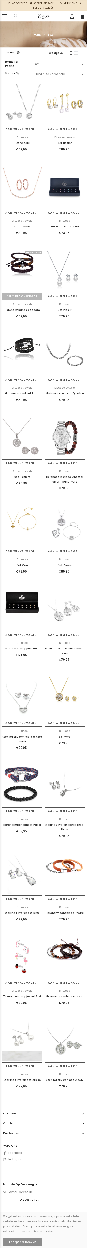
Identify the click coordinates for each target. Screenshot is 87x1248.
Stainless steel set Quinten (64, 393)
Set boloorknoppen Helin (22, 648)
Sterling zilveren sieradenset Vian (65, 651)
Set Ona (22, 565)
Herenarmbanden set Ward (65, 913)
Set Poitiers (22, 477)
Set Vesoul (22, 143)
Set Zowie (65, 565)
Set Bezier (65, 143)
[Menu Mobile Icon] (4, 16)
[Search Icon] (16, 16)
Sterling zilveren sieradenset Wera (22, 739)
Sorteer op (12, 73)
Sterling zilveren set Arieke (22, 1080)
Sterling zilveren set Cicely (64, 1080)
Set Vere (65, 736)
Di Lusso (22, 137)
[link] (22, 104)
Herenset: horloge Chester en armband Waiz (64, 479)
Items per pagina (11, 64)
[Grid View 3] (70, 54)
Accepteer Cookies (22, 1242)
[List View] (78, 54)
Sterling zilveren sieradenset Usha (65, 827)
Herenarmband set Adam (22, 310)
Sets (50, 34)
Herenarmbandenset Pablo (22, 825)
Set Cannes (22, 226)
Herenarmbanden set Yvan (64, 996)
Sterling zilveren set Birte (22, 913)
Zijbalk (9, 52)
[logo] (43, 16)
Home (38, 34)
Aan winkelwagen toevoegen (23, 129)
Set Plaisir (64, 310)
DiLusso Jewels (64, 137)
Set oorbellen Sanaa (65, 226)
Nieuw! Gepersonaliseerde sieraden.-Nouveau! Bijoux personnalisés (43, 5)
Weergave (56, 53)
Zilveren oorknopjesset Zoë (22, 996)
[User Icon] (72, 16)
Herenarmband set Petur (22, 393)
